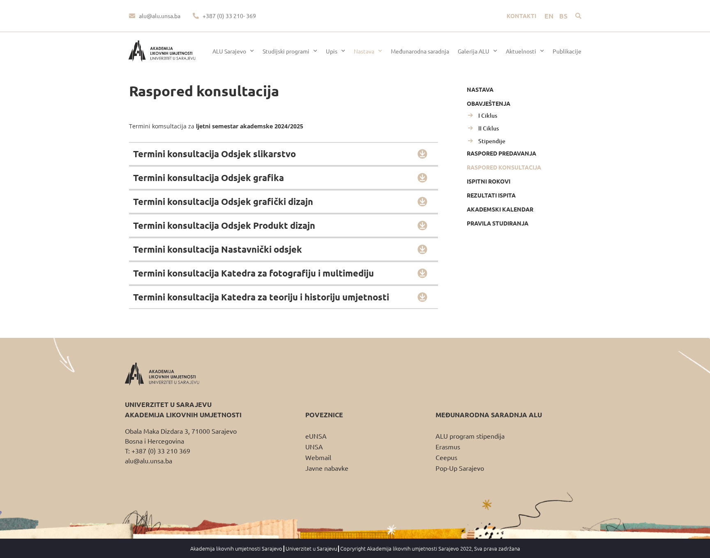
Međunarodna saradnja (420, 51)
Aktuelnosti (521, 51)
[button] (578, 16)
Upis (331, 51)
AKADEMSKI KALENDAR (500, 209)
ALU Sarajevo (229, 51)
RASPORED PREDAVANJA (501, 153)
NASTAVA (480, 89)
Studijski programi (286, 51)
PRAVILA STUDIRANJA (497, 223)
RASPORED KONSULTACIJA (504, 167)
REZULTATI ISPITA (491, 195)
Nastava (364, 51)
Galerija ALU (473, 51)
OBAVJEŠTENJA (488, 103)
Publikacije (567, 51)
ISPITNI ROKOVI (488, 181)
